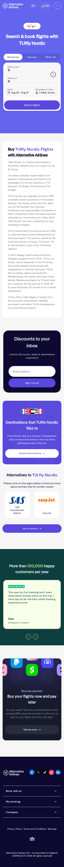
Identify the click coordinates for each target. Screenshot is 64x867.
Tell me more (30, 729)
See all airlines (30, 528)
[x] (38, 774)
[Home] (13, 6)
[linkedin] (58, 774)
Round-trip (13, 57)
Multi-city (51, 57)
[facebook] (31, 774)
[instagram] (51, 774)
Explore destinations (30, 453)
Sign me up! (32, 383)
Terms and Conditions (35, 828)
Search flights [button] (32, 105)
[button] (33, 6)
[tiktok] (45, 774)
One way (32, 57)
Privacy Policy (14, 828)
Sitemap (52, 828)
